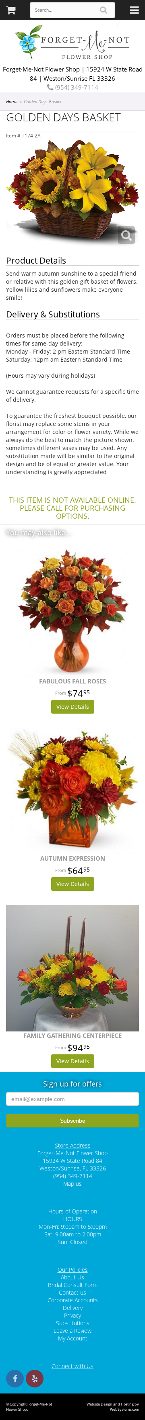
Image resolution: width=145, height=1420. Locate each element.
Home (11, 101)
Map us (72, 1183)
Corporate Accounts (73, 1300)
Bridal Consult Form (72, 1285)
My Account (72, 1338)
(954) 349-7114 (76, 87)
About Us (72, 1277)
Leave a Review (72, 1330)
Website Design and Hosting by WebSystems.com (113, 1407)
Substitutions (72, 1323)
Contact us (72, 1292)
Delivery (73, 1308)
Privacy (72, 1315)
